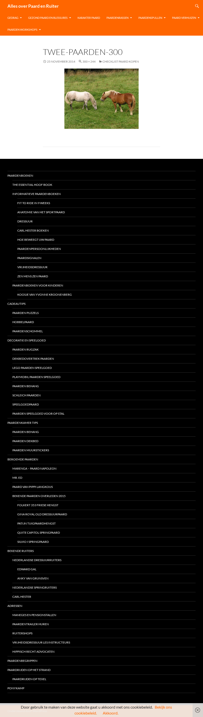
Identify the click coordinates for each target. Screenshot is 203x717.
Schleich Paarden (26, 395)
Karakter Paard (88, 17)
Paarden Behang (25, 432)
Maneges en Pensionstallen (34, 615)
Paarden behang (25, 386)
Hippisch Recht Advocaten (33, 651)
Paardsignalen (29, 258)
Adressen (14, 606)
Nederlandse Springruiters (34, 587)
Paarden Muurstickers (30, 450)
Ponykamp (15, 688)
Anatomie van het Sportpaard (41, 212)
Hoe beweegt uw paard (35, 239)
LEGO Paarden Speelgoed (32, 368)
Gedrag (12, 17)
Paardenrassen (117, 17)
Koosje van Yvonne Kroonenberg (44, 294)
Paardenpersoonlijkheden (39, 249)
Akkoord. (110, 713)
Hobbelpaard (23, 322)
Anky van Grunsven (33, 578)
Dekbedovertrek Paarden (33, 358)
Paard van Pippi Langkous (32, 487)
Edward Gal (26, 569)
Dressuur (25, 221)
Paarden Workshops (22, 29)
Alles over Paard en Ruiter (33, 6)
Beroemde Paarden (22, 459)
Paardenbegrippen (22, 661)
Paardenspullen (150, 17)
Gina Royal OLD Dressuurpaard (42, 514)
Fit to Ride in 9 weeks (33, 203)
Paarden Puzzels (25, 313)
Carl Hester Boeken (33, 230)
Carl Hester (21, 596)
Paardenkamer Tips (22, 423)
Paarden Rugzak (25, 349)
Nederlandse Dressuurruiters (36, 560)
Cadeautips (16, 304)
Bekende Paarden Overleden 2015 (39, 496)
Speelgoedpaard (25, 404)
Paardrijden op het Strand (29, 670)
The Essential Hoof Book (32, 185)
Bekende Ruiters (20, 551)
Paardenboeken (20, 175)
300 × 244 (89, 61)
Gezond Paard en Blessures (48, 17)
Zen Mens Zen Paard (32, 276)
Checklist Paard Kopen (120, 61)
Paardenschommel (27, 331)
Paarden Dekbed (25, 441)
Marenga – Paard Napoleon (34, 468)
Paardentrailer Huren (30, 624)
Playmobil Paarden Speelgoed (36, 377)
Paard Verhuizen (184, 17)
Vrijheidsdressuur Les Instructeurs (41, 642)
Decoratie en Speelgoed (26, 340)
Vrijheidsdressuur (32, 267)
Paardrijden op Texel (29, 679)
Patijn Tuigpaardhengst (36, 523)
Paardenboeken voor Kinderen (37, 285)
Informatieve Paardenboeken (36, 194)
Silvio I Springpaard (33, 542)
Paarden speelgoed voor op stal (38, 413)
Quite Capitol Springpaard (38, 532)
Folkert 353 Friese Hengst (37, 505)
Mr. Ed (17, 477)
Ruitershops (22, 633)
